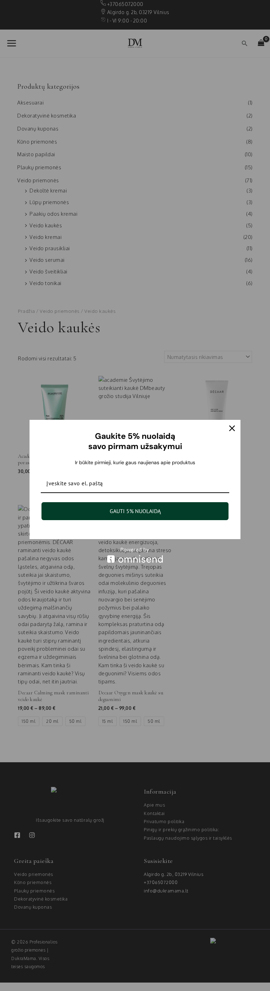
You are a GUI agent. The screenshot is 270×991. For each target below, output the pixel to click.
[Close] (232, 428)
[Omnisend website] (135, 555)
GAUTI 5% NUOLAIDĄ (135, 511)
